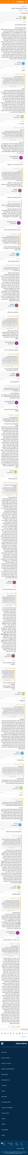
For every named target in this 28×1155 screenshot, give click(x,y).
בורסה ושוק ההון (5, 1080)
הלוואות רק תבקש (5, 1057)
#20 (1, 829)
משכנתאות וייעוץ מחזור (6, 1107)
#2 (1, 67)
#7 (1, 258)
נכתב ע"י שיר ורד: (19, 127)
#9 (1, 309)
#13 (1, 698)
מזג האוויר (3, 1085)
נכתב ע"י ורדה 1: (20, 74)
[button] (26, 2)
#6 (1, 227)
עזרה (8, 1143)
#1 (1, 22)
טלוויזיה (3, 1118)
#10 (1, 407)
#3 (1, 121)
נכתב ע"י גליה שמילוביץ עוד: (15, 201)
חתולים (3, 1135)
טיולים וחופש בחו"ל (6, 1102)
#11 (1, 347)
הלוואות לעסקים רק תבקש (7, 1069)
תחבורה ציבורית (5, 1113)
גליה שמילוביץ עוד (13, 156)
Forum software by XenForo (12, 1152)
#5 (1, 195)
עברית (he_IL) (20, 1148)
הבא (14, 1026)
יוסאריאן (15, 189)
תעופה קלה (4, 1096)
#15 (1, 586)
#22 (1, 937)
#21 (1, 891)
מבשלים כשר (4, 1129)
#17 (1, 757)
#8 (1, 379)
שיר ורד (19, 62)
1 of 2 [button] (18, 1026)
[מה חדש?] (4, 1)
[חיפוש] (1, 1)
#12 (1, 476)
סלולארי (3, 1124)
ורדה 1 (25, 10)
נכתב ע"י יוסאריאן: (16, 234)
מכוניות (3, 1091)
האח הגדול (4, 1052)
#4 (1, 162)
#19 (1, 792)
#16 (1, 660)
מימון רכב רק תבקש (6, 1063)
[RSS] (2, 1143)
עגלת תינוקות (4, 1074)
